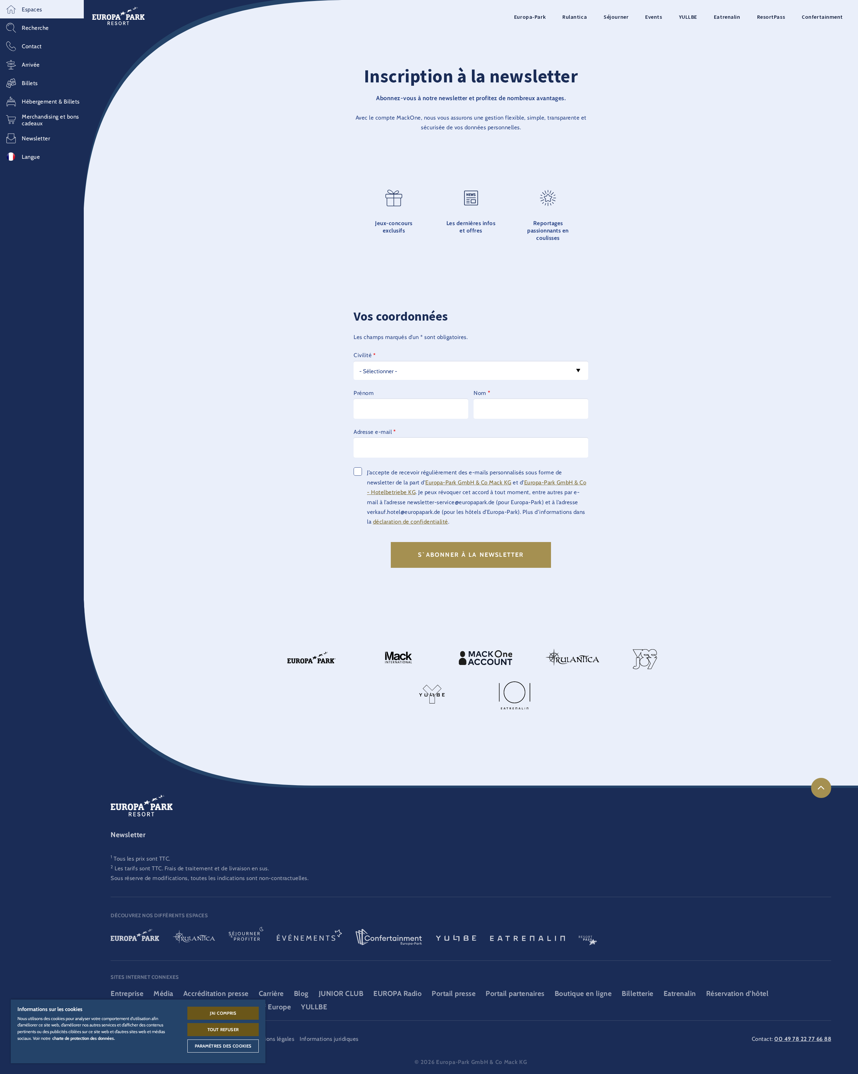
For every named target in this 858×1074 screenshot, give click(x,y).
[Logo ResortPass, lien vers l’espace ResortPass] (588, 937)
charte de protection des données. (83, 1038)
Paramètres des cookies (223, 1046)
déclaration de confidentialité (410, 521)
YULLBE (688, 16)
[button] (42, 9)
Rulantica (574, 16)
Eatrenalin (727, 16)
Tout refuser (223, 1029)
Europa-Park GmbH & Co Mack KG (468, 482)
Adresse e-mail (373, 431)
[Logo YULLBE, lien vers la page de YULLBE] (456, 937)
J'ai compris (223, 1013)
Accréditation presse (216, 993)
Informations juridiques (329, 1038)
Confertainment (822, 16)
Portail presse (454, 993)
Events (653, 16)
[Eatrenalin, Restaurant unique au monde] (527, 937)
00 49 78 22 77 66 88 (802, 1038)
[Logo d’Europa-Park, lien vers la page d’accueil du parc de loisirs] (135, 937)
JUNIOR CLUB (341, 993)
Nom (480, 393)
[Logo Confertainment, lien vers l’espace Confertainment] (389, 937)
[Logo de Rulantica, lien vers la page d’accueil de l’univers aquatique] (194, 937)
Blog (301, 993)
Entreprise (127, 993)
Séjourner (616, 16)
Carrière (271, 993)
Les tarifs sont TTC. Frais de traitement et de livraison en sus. (192, 868)
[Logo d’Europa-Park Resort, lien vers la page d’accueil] (118, 15)
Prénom (364, 393)
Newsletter (128, 834)
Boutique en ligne (583, 993)
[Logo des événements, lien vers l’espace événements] (309, 937)
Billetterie (638, 993)
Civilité (363, 355)
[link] (821, 788)
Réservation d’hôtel (737, 993)
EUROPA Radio (397, 993)
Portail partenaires (515, 993)
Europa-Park (530, 16)
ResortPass (771, 16)
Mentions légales (272, 1038)
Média (163, 993)
